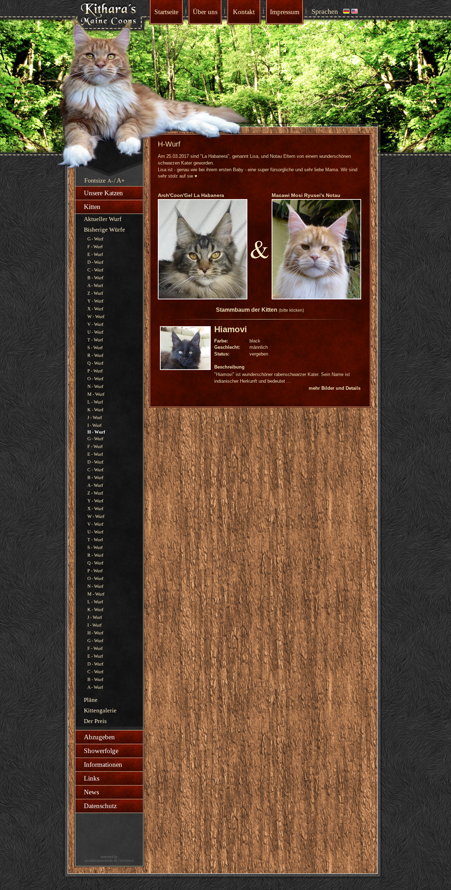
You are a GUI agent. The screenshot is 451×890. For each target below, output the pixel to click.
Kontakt (244, 12)
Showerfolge (101, 750)
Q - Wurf (95, 363)
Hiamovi (230, 329)
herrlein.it (127, 860)
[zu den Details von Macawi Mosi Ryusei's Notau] (316, 297)
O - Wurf (95, 378)
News (91, 792)
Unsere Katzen (103, 193)
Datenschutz (100, 806)
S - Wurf (95, 347)
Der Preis (95, 721)
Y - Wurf (95, 301)
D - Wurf (95, 262)
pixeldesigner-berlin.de (101, 860)
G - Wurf (95, 238)
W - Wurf (95, 316)
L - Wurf (95, 402)
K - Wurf (95, 409)
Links (91, 778)
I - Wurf (94, 425)
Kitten (92, 206)
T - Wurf (95, 339)
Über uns (205, 12)
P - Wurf (95, 371)
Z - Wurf (95, 293)
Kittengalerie (100, 710)
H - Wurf (95, 632)
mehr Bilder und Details (334, 388)
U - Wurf (95, 332)
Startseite (166, 12)
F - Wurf (95, 246)
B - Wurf (95, 277)
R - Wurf (95, 355)
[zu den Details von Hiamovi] (187, 350)
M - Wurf (95, 394)
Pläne (91, 700)
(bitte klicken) (291, 310)
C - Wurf (95, 270)
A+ (121, 180)
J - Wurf (94, 417)
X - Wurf (95, 308)
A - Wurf (95, 285)
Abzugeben (99, 737)
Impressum (284, 12)
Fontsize (95, 180)
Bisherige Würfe (104, 229)
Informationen (103, 764)
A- (110, 181)
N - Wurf (95, 386)
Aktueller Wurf (103, 219)
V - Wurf (95, 324)
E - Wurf (95, 254)
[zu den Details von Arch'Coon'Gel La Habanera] (202, 297)
